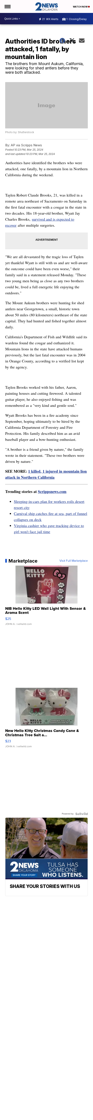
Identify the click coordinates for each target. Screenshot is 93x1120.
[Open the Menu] (7, 6)
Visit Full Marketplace (73, 560)
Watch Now (80, 6)
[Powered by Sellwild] (81, 813)
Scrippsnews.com (52, 491)
